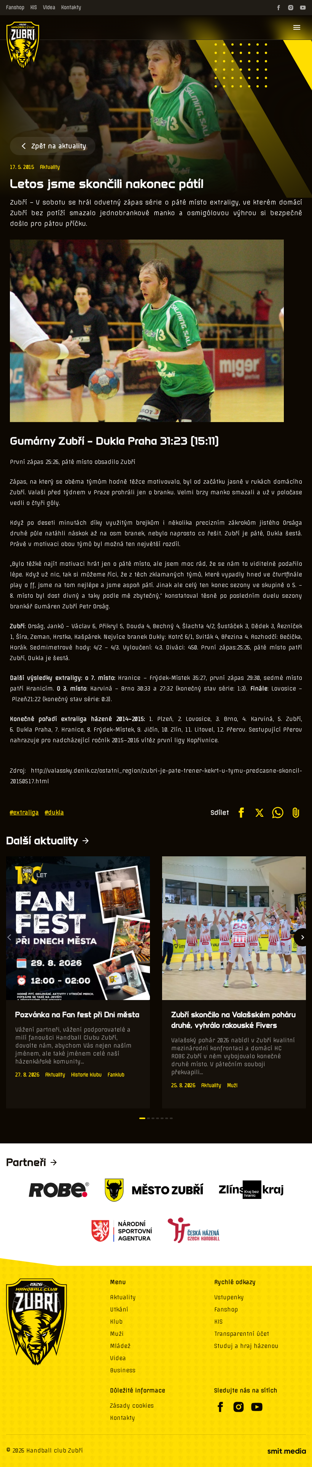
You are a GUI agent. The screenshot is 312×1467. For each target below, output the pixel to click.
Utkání (119, 1309)
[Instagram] (291, 8)
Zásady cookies (132, 1405)
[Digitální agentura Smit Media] (286, 1451)
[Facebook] (278, 8)
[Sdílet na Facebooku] (241, 813)
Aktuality (50, 167)
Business (122, 1370)
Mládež (120, 1346)
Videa (49, 7)
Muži (117, 1333)
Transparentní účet (241, 1333)
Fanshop (15, 7)
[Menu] (297, 27)
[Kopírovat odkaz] (296, 813)
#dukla (54, 812)
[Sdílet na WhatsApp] (278, 813)
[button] (142, 1118)
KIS (33, 7)
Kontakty (71, 7)
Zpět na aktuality (58, 146)
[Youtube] (303, 8)
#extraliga (24, 812)
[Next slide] (303, 937)
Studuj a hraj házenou (246, 1346)
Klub (116, 1321)
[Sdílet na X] (259, 813)
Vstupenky (229, 1297)
